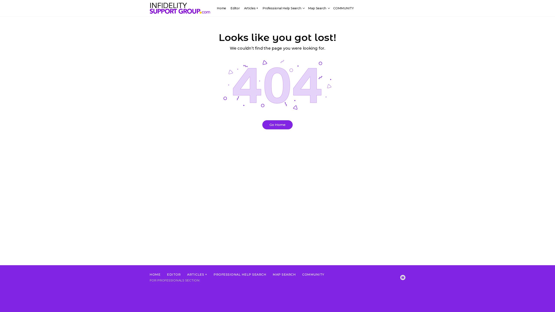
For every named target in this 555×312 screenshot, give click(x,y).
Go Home (277, 125)
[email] (402, 277)
